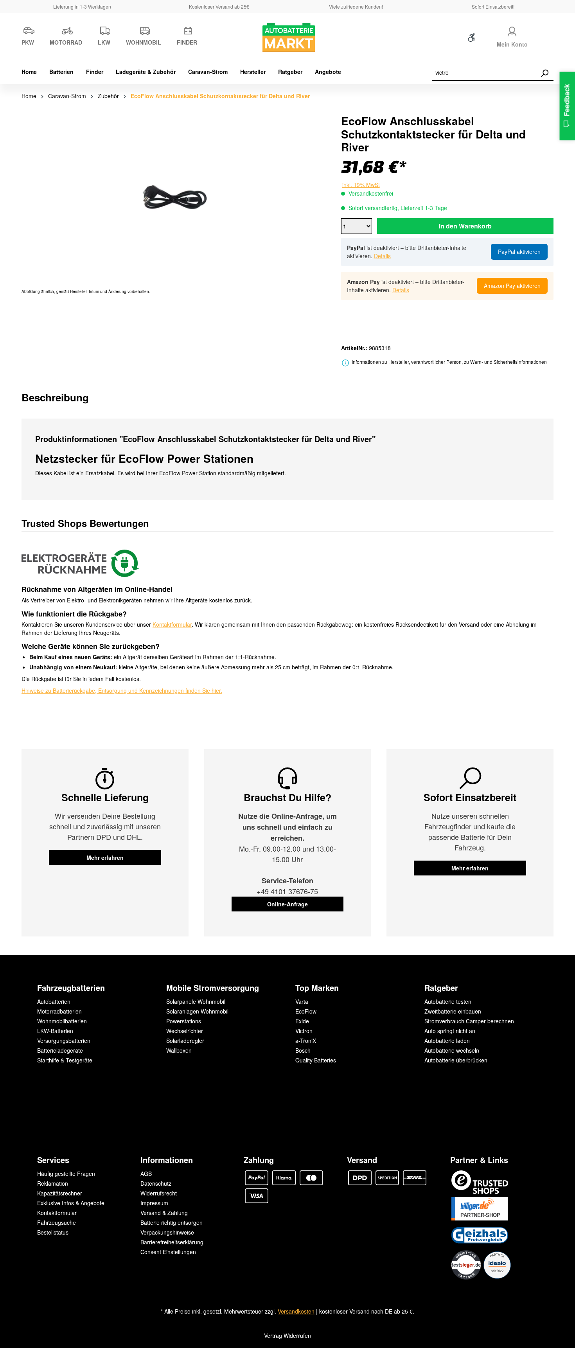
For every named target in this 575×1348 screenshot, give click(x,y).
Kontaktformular (172, 624)
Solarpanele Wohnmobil (195, 1001)
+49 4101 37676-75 (287, 891)
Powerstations (183, 1021)
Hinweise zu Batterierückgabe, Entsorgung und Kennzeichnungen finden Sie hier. (122, 690)
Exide (302, 1021)
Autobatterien (53, 1001)
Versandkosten (296, 1311)
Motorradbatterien (59, 1011)
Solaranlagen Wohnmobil (197, 1011)
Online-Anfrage (287, 904)
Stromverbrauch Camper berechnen (469, 1021)
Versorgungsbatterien (63, 1040)
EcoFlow (305, 1011)
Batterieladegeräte (60, 1050)
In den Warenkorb (465, 225)
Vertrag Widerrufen (287, 1335)
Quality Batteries (315, 1060)
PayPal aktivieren (519, 251)
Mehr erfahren (105, 857)
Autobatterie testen (447, 1001)
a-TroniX (305, 1040)
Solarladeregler (185, 1040)
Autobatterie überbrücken (455, 1060)
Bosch (303, 1050)
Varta (301, 1001)
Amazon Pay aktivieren (512, 285)
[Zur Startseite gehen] (287, 37)
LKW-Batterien (55, 1031)
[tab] (55, 397)
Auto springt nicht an (449, 1031)
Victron (304, 1031)
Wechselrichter (184, 1031)
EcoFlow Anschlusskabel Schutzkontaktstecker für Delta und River (220, 96)
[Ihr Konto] (512, 30)
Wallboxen (179, 1050)
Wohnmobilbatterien (62, 1021)
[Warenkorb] (548, 39)
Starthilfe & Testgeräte (64, 1060)
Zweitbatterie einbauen (452, 1011)
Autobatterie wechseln (451, 1050)
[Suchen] (544, 73)
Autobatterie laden (447, 1040)
